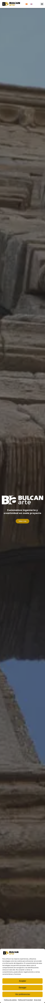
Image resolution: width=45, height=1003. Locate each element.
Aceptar (22, 981)
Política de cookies (10, 1000)
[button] (42, 4)
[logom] (11, 4)
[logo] (22, 500)
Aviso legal (37, 1000)
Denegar (22, 987)
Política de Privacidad (25, 1000)
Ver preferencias (22, 994)
